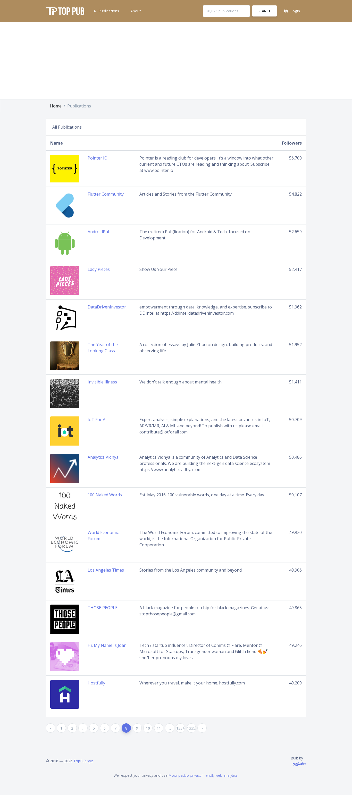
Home (56, 106)
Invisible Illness (102, 382)
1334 (180, 728)
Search (264, 11)
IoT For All (97, 419)
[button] (105, 11)
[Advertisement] (176, 61)
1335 (191, 728)
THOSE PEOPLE (103, 607)
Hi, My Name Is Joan (107, 645)
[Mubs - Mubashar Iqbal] (298, 763)
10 (148, 728)
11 (159, 728)
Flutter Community (106, 194)
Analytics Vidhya (103, 457)
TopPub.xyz (83, 760)
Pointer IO (97, 158)
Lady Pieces (99, 269)
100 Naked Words (105, 495)
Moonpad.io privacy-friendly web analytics (203, 775)
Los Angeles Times (106, 570)
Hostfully (96, 683)
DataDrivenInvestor (107, 307)
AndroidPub (99, 232)
